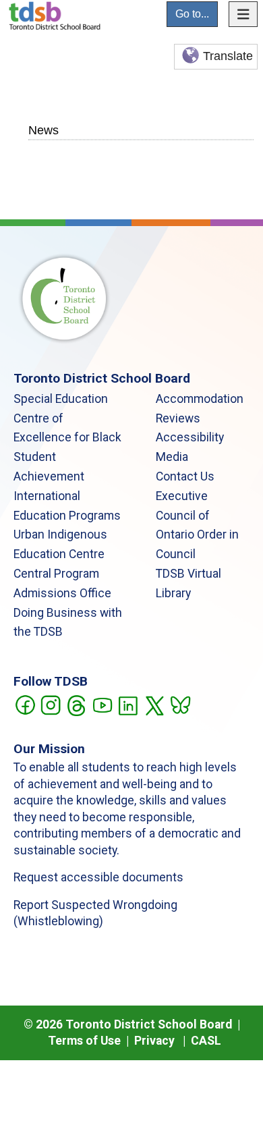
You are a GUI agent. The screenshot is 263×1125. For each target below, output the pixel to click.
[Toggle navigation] (243, 14)
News (43, 130)
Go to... (192, 14)
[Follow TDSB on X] (154, 704)
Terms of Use (84, 1040)
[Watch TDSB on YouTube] (102, 704)
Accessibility (190, 437)
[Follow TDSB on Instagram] (50, 704)
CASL (206, 1040)
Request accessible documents (98, 877)
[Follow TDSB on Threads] (76, 704)
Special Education (60, 399)
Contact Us (185, 476)
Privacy (154, 1040)
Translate (228, 56)
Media (172, 457)
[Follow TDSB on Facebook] (24, 704)
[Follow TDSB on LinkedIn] (128, 704)
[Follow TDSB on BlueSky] (180, 704)
